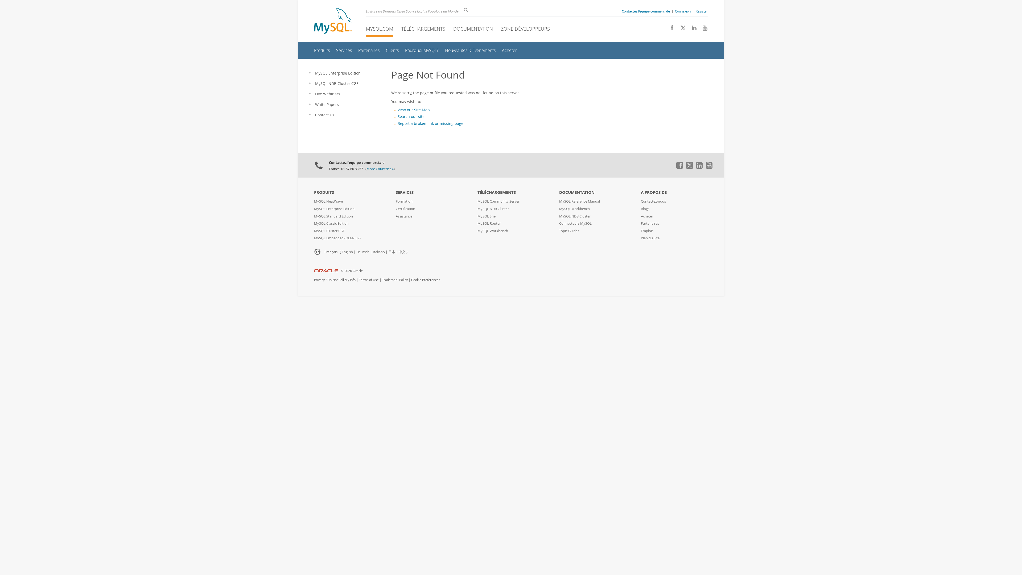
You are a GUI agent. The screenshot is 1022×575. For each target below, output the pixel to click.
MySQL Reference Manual (579, 201)
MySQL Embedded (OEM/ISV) (337, 238)
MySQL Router (489, 223)
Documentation (473, 29)
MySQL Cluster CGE (329, 231)
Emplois (647, 231)
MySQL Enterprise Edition (334, 209)
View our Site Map (414, 110)
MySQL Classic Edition (331, 223)
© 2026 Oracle (352, 271)
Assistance (404, 216)
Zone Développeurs (525, 29)
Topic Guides (569, 231)
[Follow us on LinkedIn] (692, 29)
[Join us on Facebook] (670, 29)
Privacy (319, 280)
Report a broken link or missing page (430, 123)
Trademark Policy (395, 280)
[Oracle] (326, 271)
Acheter (647, 216)
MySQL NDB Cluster (493, 209)
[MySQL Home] (333, 21)
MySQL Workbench (492, 231)
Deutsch (362, 252)
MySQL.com (379, 29)
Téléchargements (423, 29)
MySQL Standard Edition (333, 216)
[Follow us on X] (681, 29)
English (347, 252)
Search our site (411, 116)
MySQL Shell (487, 216)
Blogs (645, 209)
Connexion (683, 11)
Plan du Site (650, 238)
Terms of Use (369, 280)
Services (405, 192)
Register (702, 11)
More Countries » (380, 169)
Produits (324, 192)
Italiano (379, 252)
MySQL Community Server (498, 201)
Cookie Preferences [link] (425, 280)
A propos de (654, 192)
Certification (405, 209)
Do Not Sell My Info (341, 280)
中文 (402, 252)
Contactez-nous (653, 201)
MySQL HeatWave (328, 201)
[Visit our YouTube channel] (703, 29)
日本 (391, 252)
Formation (404, 201)
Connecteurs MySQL (575, 223)
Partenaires (650, 223)
